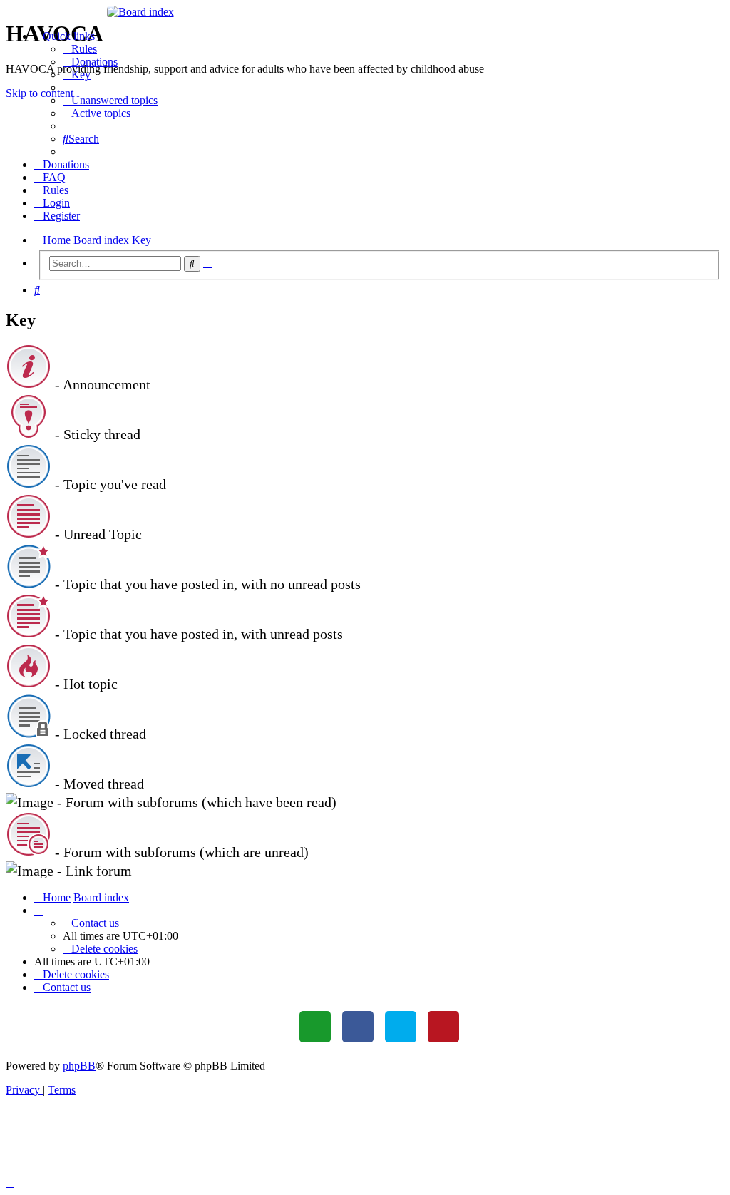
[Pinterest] (443, 1026)
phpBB (79, 1066)
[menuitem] (80, 49)
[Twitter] (400, 1026)
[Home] (365, 12)
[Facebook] (358, 1026)
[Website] (315, 1026)
